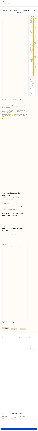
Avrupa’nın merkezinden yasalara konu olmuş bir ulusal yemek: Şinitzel (23, 324)
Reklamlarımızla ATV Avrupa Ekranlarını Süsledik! (5, 324)
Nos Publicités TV (32, 88)
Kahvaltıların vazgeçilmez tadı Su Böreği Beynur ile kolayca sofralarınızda (15, 324)
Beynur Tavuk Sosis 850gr (6, 221)
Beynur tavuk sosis (12, 114)
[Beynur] (6, 3)
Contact (31, 90)
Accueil (31, 81)
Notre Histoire (32, 83)
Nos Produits (32, 85)
